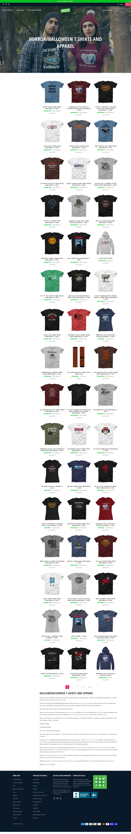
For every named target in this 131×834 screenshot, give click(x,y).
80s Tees (35, 789)
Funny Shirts (36, 779)
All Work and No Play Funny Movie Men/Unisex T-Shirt (52, 394)
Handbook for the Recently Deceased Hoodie (105, 658)
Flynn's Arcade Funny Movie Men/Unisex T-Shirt (78, 130)
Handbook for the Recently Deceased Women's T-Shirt (105, 319)
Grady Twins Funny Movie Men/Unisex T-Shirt (52, 583)
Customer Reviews (17, 779)
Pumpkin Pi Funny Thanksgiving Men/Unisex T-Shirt (52, 243)
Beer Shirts (35, 818)
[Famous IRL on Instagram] (8, 4)
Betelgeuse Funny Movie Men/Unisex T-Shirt (78, 658)
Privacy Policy (16, 808)
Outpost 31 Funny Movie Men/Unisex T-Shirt (52, 205)
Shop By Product (7, 10)
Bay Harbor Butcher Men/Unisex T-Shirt (105, 394)
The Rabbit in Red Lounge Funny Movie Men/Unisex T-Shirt (78, 319)
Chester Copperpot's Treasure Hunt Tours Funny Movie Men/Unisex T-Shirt (105, 91)
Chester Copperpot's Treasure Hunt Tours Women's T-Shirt (52, 508)
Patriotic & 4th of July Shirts (40, 795)
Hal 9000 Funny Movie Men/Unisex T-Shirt (78, 471)
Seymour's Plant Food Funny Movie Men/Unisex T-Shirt (78, 205)
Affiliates (15, 795)
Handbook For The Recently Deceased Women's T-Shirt (105, 508)
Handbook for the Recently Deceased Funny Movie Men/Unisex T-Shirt (78, 91)
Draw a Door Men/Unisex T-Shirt (52, 658)
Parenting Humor (37, 802)
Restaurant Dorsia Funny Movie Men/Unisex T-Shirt (78, 433)
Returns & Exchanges (18, 789)
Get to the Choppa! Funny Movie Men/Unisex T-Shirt (52, 280)
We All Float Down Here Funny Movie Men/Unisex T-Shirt (105, 471)
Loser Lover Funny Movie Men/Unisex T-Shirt (52, 130)
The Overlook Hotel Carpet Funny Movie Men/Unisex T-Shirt (105, 357)
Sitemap (15, 818)
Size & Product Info (18, 782)
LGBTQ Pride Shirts (37, 798)
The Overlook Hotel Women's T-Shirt (52, 471)
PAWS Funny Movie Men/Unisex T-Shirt (78, 243)
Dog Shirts (35, 808)
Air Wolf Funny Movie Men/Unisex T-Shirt (78, 546)
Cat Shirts (35, 805)
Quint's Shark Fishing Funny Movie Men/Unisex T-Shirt (78, 168)
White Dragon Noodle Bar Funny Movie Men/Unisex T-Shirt (105, 621)
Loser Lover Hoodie (105, 243)
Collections (20, 10)
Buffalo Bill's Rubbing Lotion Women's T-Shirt (52, 621)
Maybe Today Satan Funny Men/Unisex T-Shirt (52, 91)
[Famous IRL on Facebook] (3, 4)
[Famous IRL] (65, 10)
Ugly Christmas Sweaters (39, 814)
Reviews (105, 10)
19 (84, 687)
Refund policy (16, 805)
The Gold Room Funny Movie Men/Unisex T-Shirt (105, 546)
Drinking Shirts (36, 811)
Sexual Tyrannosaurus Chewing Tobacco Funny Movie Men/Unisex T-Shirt (105, 280)
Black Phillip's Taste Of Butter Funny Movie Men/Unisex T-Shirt (78, 583)
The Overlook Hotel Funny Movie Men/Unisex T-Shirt (52, 168)
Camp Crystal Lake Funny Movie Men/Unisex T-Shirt (105, 130)
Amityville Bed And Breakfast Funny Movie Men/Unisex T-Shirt (78, 280)
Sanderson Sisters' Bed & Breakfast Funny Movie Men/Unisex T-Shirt (52, 433)
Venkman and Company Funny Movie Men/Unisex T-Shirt (52, 357)
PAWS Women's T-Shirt (78, 621)
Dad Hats (35, 786)
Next (90, 687)
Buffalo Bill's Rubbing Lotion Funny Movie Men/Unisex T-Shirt (105, 168)
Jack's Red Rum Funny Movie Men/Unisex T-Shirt (105, 205)
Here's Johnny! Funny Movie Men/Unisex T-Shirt (105, 583)
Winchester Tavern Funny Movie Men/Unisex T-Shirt (78, 508)
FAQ (14, 786)
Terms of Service (17, 802)
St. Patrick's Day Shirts (38, 792)
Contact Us (15, 798)
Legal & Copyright (17, 811)
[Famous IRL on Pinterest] (6, 4)
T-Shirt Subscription (34, 10)
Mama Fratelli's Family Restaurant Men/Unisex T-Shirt (52, 546)
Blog (110, 10)
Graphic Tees (36, 782)
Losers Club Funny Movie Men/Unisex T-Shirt (52, 319)
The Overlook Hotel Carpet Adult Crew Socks (78, 357)
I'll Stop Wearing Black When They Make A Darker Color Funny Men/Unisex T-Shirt (78, 394)
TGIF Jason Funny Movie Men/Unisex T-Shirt (105, 433)
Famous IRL (20, 824)
